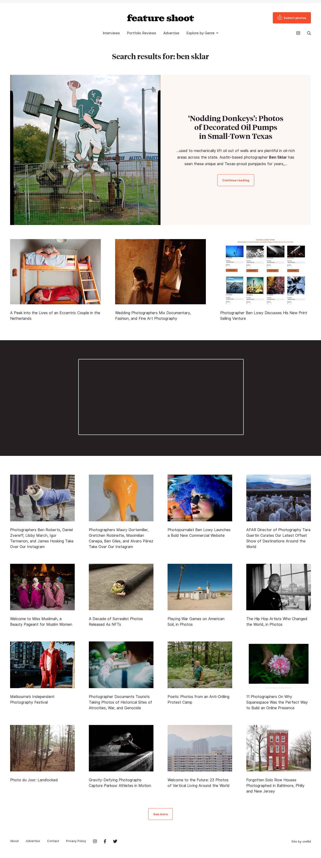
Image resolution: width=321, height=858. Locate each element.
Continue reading (235, 180)
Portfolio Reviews (141, 33)
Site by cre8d (301, 841)
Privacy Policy (76, 841)
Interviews (111, 33)
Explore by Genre (200, 33)
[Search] (309, 33)
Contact (53, 841)
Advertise (171, 33)
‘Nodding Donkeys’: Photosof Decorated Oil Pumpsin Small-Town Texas (235, 127)
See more (160, 814)
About (14, 841)
